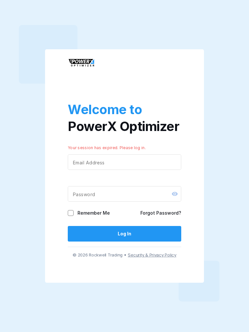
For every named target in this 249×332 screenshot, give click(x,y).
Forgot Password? (160, 213)
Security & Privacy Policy (152, 254)
